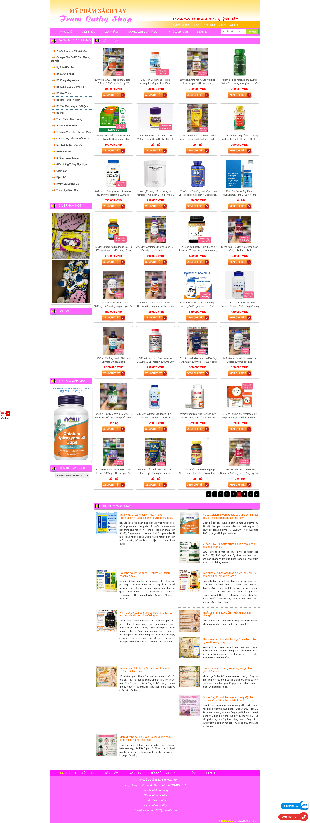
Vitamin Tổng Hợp (66, 125)
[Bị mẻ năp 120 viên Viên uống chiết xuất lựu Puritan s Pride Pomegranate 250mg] (239, 229)
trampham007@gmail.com (160, 810)
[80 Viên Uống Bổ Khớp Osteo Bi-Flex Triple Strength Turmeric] (155, 452)
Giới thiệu (88, 772)
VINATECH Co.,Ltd (247, 821)
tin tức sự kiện (177, 31)
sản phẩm (111, 33)
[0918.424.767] (303, 816)
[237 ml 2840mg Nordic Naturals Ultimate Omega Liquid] (113, 340)
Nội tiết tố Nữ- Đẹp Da (69, 145)
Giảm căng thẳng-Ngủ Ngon (72, 164)
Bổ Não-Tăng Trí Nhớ (68, 99)
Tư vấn (195, 25)
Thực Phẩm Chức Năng (69, 119)
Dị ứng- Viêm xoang (67, 158)
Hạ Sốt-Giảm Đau (65, 67)
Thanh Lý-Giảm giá (67, 190)
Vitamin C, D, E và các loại (71, 51)
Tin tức (190, 772)
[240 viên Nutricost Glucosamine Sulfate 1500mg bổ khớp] (239, 340)
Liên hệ (211, 772)
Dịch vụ (222, 25)
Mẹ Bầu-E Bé (63, 151)
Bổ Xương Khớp (65, 74)
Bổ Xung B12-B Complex (70, 86)
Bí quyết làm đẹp (180, 25)
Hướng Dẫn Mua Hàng (142, 31)
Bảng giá (234, 25)
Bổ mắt (60, 112)
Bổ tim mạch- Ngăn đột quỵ (72, 106)
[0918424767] (304, 805)
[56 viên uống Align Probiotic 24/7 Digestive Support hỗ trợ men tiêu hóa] (239, 396)
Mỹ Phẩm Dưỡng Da (67, 183)
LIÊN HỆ (202, 31)
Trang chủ (62, 772)
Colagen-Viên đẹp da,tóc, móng (74, 132)
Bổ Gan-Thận (63, 93)
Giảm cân (61, 171)
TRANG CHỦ (64, 31)
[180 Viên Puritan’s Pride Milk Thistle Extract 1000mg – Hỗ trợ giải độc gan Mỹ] (113, 452)
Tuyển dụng (209, 25)
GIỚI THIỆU (88, 31)
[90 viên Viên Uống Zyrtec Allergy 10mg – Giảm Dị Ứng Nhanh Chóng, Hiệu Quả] (113, 118)
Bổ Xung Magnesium (68, 80)
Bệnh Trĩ (61, 177)
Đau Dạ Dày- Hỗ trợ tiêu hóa (72, 138)
